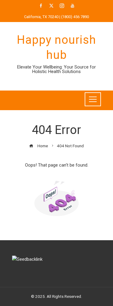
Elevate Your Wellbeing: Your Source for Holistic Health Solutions (56, 69)
